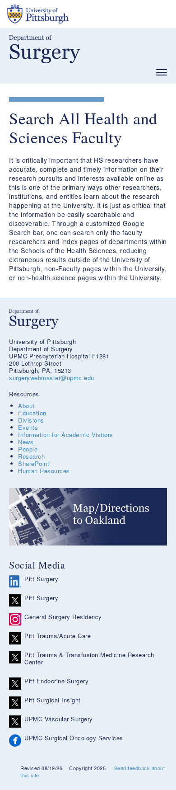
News (25, 441)
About (26, 405)
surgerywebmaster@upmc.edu (51, 377)
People (27, 449)
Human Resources (44, 470)
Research (31, 456)
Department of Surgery (44, 49)
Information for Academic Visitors (65, 434)
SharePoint (33, 463)
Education (32, 413)
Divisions (31, 420)
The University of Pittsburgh (72, 14)
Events (28, 427)
